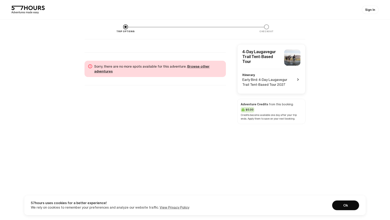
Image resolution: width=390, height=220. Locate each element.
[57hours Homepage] (28, 10)
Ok (345, 205)
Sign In (370, 10)
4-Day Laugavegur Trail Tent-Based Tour (259, 56)
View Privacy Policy (174, 207)
